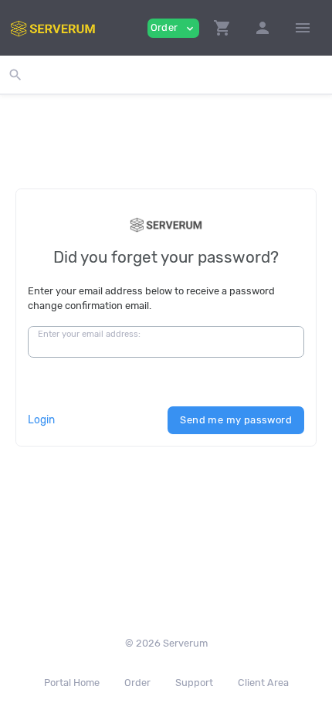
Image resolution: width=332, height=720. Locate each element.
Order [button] (173, 28)
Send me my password (236, 420)
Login (41, 419)
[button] (222, 28)
